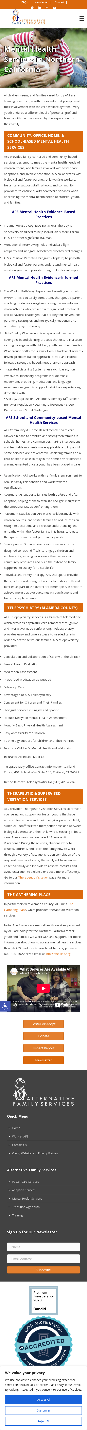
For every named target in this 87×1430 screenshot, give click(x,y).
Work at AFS (20, 1136)
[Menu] (81, 18)
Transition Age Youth (26, 1207)
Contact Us (19, 1145)
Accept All (43, 1399)
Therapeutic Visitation (33, 877)
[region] (43, 1398)
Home (16, 1128)
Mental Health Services (27, 1198)
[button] (5, 1006)
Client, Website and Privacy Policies (35, 1153)
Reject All (43, 1421)
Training (17, 1215)
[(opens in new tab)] (44, 1300)
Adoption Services (24, 1190)
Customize (44, 1410)
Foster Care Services (25, 1181)
